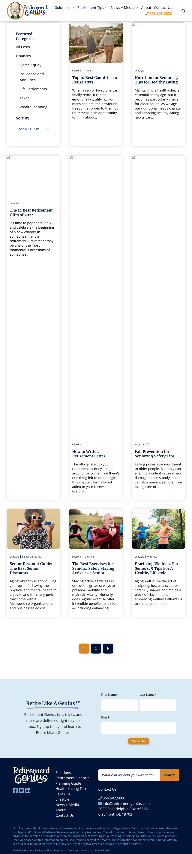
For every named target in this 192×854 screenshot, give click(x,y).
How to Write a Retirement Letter (88, 454)
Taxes (24, 97)
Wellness (152, 556)
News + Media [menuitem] (122, 7)
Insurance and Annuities (32, 76)
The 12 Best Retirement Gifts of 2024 (31, 212)
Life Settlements (33, 88)
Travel (88, 70)
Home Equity (30, 64)
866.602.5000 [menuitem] (161, 13)
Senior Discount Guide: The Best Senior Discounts (31, 568)
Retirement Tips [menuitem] (90, 7)
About (61, 809)
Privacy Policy (102, 850)
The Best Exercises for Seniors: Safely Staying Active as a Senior (93, 568)
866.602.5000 (113, 798)
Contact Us (65, 815)
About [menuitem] (146, 7)
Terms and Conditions (80, 850)
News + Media (67, 804)
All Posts (23, 46)
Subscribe (139, 741)
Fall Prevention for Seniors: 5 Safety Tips (155, 454)
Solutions (63, 772)
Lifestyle (76, 70)
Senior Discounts (31, 556)
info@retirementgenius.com (126, 803)
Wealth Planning (33, 106)
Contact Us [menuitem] (163, 7)
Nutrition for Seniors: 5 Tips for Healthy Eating (156, 80)
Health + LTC (142, 444)
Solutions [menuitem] (62, 7)
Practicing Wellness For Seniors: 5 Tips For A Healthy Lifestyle (156, 568)
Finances (23, 55)
